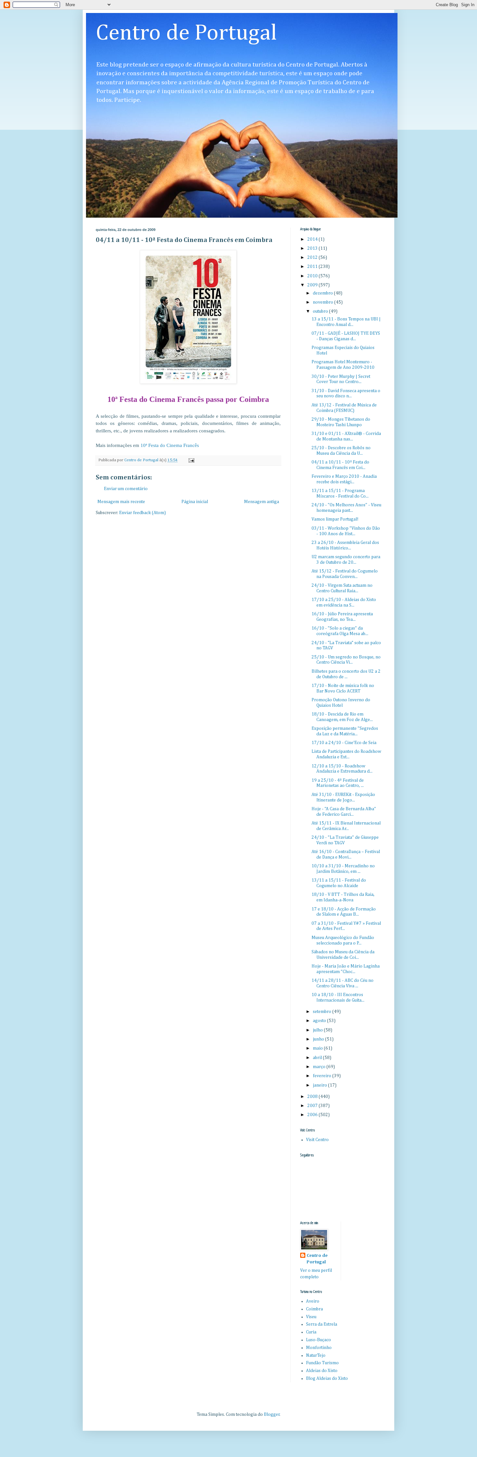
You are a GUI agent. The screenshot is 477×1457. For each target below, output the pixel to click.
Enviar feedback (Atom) (142, 513)
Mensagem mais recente (121, 502)
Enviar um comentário (126, 489)
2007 (313, 1105)
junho (319, 1039)
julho (318, 1030)
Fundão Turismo (322, 1363)
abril (318, 1057)
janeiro (320, 1085)
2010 (313, 276)
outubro (321, 311)
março (319, 1067)
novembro (323, 302)
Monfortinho (319, 1347)
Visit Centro (317, 1140)
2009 (313, 285)
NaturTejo (315, 1355)
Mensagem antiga (261, 502)
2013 (313, 248)
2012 (313, 257)
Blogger (272, 1414)
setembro (322, 1011)
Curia (311, 1332)
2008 (313, 1096)
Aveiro (312, 1301)
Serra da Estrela (321, 1324)
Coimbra (314, 1309)
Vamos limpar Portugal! (335, 519)
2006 (313, 1115)
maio (318, 1048)
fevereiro (322, 1076)
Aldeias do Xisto (321, 1370)
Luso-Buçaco (318, 1340)
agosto (320, 1020)
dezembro (323, 293)
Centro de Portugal (186, 33)
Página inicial (194, 502)
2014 (313, 239)
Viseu (311, 1317)
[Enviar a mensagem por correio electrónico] (191, 460)
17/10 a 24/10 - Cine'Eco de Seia (344, 743)
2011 (313, 266)
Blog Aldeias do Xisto (327, 1378)
